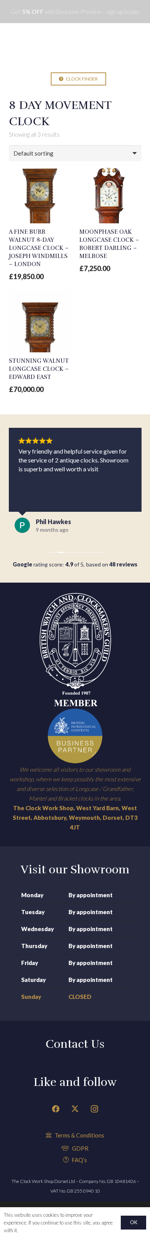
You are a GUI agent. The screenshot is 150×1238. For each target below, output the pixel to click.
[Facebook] (55, 1109)
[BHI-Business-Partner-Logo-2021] (75, 736)
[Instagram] (94, 1109)
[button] (27, 79)
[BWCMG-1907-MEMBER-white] (75, 649)
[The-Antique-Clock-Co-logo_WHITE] (75, 46)
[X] (75, 1109)
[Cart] (118, 79)
